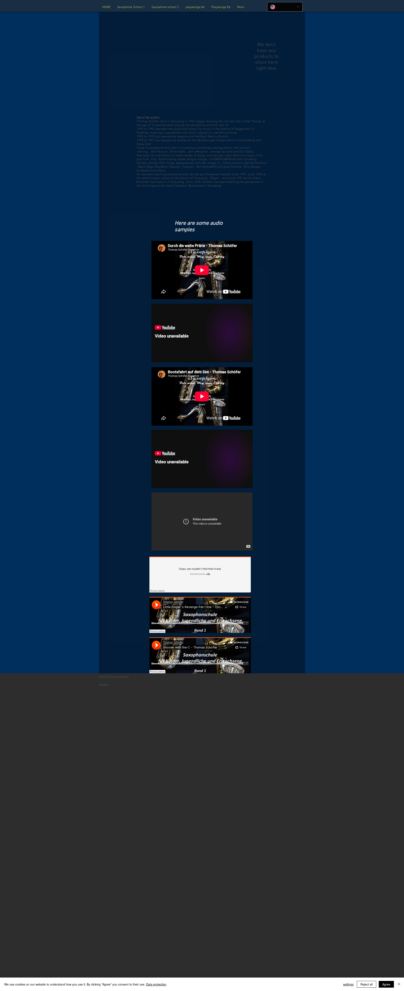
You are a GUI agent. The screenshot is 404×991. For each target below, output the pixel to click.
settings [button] (348, 984)
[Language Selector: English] (285, 7)
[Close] (398, 984)
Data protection (156, 984)
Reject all (366, 984)
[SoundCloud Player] (200, 574)
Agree (386, 984)
